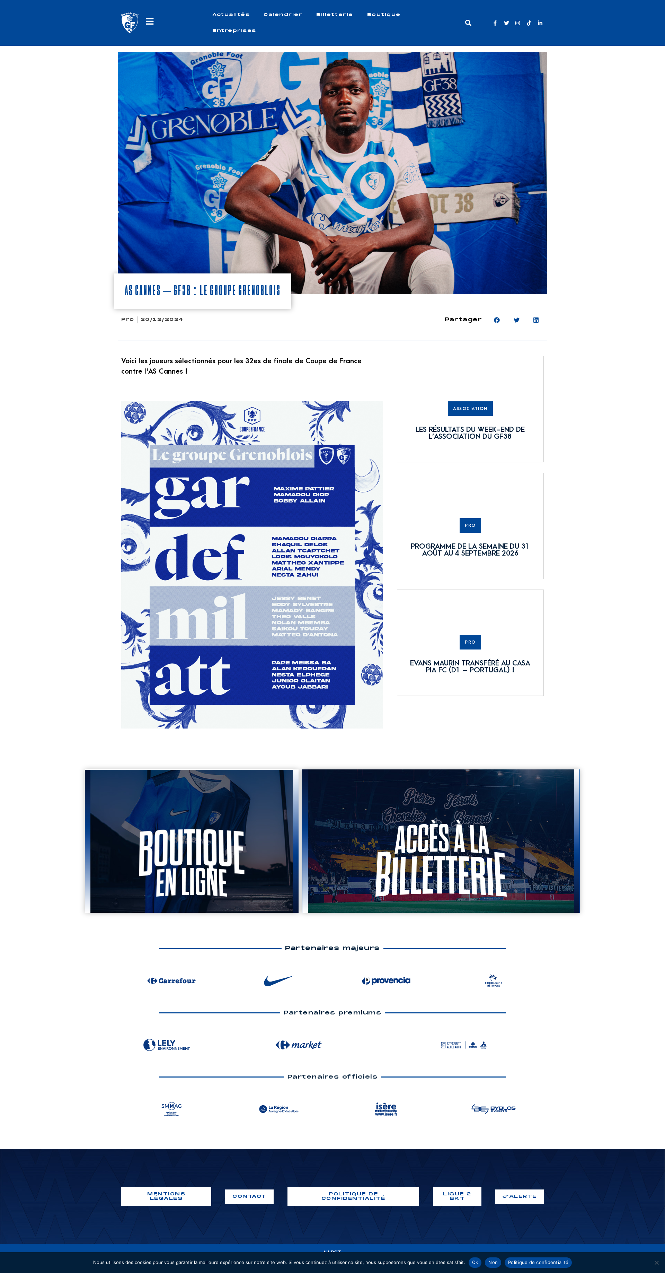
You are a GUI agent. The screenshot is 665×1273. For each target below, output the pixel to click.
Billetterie (334, 14)
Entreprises (234, 30)
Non (493, 1262)
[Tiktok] (529, 23)
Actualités (231, 14)
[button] (468, 23)
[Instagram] (517, 23)
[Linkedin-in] (540, 23)
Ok (475, 1262)
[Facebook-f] (495, 23)
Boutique (384, 14)
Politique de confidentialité (538, 1262)
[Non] (656, 1262)
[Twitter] (506, 23)
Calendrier (283, 14)
